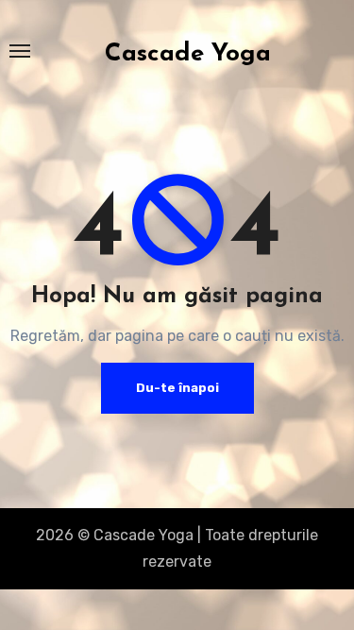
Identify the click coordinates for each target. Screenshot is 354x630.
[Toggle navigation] (19, 51)
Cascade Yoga (188, 54)
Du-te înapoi (177, 388)
